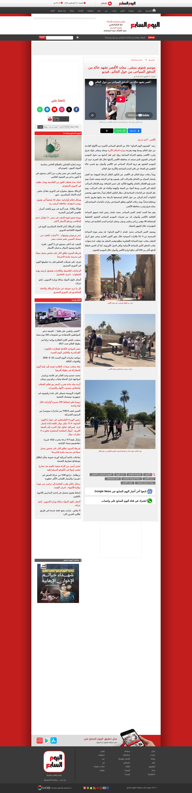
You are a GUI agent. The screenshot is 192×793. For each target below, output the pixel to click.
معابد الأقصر (127, 482)
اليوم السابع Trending (72, 133)
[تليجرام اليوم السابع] (47, 109)
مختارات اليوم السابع (71, 560)
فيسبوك (132, 130)
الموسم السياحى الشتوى (102, 474)
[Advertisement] (96, 708)
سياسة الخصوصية (51, 780)
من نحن (63, 780)
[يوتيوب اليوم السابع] (54, 109)
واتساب (119, 130)
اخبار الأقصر (148, 478)
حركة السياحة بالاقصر (131, 478)
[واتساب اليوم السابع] (40, 109)
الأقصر (147, 474)
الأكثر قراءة (76, 300)
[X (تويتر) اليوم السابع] (69, 109)
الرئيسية (152, 60)
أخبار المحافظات (136, 60)
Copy (40, 127)
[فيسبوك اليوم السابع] (76, 109)
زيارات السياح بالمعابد (145, 482)
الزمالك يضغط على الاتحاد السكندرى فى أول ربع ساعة (125, 37)
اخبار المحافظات (113, 478)
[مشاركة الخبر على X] (106, 130)
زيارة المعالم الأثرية (116, 150)
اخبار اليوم (120, 474)
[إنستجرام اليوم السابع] (62, 109)
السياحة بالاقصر (135, 474)
